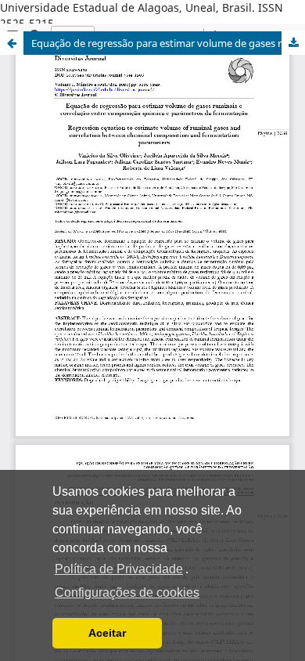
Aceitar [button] (107, 633)
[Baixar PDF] (293, 43)
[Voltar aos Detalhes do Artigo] (11, 43)
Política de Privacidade (119, 569)
